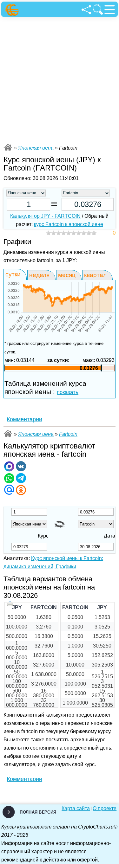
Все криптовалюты (7, 147)
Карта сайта (76, 808)
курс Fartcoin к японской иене (68, 224)
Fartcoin (68, 434)
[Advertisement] (59, 79)
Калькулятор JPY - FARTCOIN (45, 216)
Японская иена (36, 148)
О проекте (104, 808)
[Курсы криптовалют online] (12, 10)
